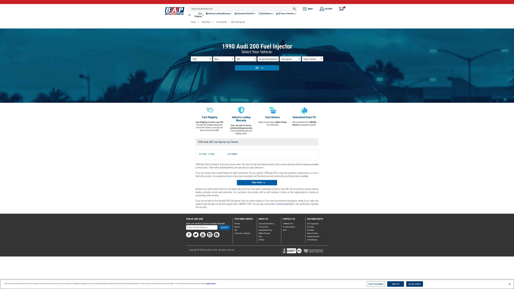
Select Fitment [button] (309, 59)
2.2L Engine (232, 154)
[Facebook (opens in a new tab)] (189, 234)
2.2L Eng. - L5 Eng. (207, 154)
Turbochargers (312, 240)
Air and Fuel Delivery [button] (267, 59)
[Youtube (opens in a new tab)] (203, 234)
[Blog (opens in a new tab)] (217, 234)
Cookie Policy (210, 283)
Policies (237, 224)
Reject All (395, 284)
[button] (196, 15)
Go (257, 67)
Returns (237, 227)
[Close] (510, 284)
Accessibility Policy (265, 230)
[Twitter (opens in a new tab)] (196, 234)
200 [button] (238, 59)
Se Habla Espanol (289, 227)
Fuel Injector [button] (286, 59)
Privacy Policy (263, 227)
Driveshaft (310, 230)
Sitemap (261, 240)
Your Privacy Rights (375, 284)
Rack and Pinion (312, 233)
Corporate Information (266, 224)
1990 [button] (194, 59)
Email (284, 230)
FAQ (235, 230)
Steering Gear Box (313, 236)
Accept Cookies (415, 284)
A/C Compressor (313, 224)
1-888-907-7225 (288, 224)
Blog (260, 236)
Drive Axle (310, 227)
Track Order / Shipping (242, 233)
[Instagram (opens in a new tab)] (210, 234)
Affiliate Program (264, 233)
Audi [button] (216, 59)
